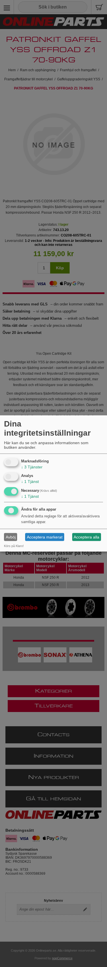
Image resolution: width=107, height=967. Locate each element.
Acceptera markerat (44, 537)
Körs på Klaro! (14, 546)
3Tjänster (32, 466)
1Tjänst (30, 481)
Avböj (11, 537)
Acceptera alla (86, 537)
